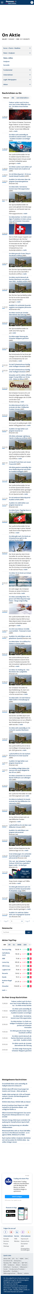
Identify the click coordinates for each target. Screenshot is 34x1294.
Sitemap (6, 1246)
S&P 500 (24, 1263)
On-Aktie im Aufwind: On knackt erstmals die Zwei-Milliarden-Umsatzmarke (20, 801)
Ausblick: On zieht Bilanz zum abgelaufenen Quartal (20, 637)
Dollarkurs (6, 1267)
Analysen (6, 61)
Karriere (6, 1241)
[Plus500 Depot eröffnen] (10, 3)
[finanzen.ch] (11, 1)
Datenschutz (25, 1241)
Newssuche (7, 928)
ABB (3, 958)
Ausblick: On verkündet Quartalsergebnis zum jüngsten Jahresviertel (20, 307)
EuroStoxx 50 (7, 1261)
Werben (16, 1241)
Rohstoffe (6, 1271)
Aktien (18, 1265)
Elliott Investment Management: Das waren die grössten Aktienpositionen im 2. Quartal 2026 (16, 1115)
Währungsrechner (9, 1273)
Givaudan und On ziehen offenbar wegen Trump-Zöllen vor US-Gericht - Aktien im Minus (20, 377)
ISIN (17, 39)
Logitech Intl (6, 970)
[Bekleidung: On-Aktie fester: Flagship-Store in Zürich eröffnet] (20, 518)
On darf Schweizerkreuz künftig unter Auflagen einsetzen (19, 365)
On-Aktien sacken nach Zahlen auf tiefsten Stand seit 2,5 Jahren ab (20, 168)
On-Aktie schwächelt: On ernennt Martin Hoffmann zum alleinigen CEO (20, 778)
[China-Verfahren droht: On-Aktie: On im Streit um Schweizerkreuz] (20, 581)
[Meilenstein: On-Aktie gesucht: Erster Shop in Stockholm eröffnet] (20, 262)
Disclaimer (24, 1244)
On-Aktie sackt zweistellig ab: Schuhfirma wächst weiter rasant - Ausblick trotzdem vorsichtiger (20, 137)
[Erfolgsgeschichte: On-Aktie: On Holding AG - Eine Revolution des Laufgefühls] (20, 680)
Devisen (24, 1265)
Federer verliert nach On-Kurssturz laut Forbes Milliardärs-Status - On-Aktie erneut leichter (20, 104)
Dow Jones (17, 1261)
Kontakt (6, 1239)
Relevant (6, 98)
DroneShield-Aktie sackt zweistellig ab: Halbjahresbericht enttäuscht (14, 1085)
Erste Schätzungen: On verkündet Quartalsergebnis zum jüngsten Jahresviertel (20, 856)
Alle (13, 98)
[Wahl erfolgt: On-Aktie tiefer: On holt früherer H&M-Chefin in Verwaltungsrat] (20, 708)
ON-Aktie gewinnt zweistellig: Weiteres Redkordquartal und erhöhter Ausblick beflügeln (20, 469)
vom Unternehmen (22, 98)
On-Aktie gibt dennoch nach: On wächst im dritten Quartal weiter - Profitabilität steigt (20, 889)
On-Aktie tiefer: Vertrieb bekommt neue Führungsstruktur (19, 188)
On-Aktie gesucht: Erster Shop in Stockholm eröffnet (19, 255)
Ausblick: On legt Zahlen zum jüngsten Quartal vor (18, 430)
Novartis (5, 973)
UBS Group (6, 966)
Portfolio (15, 1271)
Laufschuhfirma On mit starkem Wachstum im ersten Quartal (19, 755)
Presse (5, 1244)
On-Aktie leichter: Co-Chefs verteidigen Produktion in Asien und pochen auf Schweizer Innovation (20, 219)
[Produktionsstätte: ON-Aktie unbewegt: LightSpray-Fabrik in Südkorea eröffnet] (20, 444)
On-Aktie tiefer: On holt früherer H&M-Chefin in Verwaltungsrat (19, 699)
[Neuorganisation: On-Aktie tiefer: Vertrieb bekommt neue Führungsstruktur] (20, 197)
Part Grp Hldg (6, 949)
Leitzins (26, 1273)
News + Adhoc (8, 58)
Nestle (4, 977)
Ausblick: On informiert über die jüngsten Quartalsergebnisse (19, 180)
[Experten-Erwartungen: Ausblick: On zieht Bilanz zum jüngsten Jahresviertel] (20, 840)
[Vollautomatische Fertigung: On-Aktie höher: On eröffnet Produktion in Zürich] (20, 650)
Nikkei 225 (16, 1263)
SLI (17, 1259)
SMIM (21, 1259)
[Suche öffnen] (32, 2)
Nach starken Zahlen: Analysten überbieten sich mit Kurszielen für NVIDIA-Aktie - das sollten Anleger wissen (16, 1140)
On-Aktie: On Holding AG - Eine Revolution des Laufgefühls (19, 671)
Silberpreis (23, 1267)
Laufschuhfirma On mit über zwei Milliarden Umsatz (20, 826)
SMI (4, 1265)
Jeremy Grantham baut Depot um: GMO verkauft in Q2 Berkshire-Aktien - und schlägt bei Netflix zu (15, 1107)
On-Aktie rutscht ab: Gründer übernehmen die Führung (18, 314)
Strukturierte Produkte (16, 1269)
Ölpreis (19, 1273)
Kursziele (6, 65)
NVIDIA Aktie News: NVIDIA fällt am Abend (16, 1102)
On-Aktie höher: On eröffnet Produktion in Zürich (20, 643)
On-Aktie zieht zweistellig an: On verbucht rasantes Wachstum (19, 729)
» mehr (15, 131)
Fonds (5, 1269)
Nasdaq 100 (7, 1263)
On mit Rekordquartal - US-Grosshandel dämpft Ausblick (20, 175)
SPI (13, 1259)
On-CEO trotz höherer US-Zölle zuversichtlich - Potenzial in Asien (20, 630)
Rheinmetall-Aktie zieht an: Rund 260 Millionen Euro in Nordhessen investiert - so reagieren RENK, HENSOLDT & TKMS (16, 1133)
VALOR (4, 39)
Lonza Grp (5, 962)
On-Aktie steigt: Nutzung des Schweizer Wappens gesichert (19, 337)
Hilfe (15, 1239)
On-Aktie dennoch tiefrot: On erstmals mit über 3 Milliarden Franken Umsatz (19, 407)
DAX (26, 1259)
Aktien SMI (6, 1259)
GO (29, 932)
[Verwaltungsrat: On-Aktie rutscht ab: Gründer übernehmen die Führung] (20, 321)
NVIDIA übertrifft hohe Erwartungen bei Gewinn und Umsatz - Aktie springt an (15, 1090)
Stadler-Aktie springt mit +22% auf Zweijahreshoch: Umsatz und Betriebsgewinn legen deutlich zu (16, 1096)
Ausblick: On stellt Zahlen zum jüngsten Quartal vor (19, 504)
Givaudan (5, 986)
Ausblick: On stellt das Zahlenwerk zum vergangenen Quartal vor (19, 915)
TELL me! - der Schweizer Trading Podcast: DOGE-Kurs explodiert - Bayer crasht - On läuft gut (20, 863)
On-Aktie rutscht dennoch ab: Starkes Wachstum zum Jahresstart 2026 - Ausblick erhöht (19, 279)
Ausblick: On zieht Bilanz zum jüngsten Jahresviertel (18, 831)
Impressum (24, 1239)
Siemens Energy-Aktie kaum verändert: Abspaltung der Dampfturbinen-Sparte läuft (16, 1121)
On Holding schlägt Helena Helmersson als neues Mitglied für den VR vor (19, 770)
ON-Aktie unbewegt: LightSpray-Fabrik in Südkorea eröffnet (19, 437)
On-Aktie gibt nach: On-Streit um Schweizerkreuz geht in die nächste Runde (20, 538)
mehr (4, 990)
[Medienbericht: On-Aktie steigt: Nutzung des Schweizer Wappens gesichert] (20, 346)
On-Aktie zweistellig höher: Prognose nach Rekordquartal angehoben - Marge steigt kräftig (20, 599)
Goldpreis (11, 1265)
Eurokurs (15, 1267)
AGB (22, 1246)
